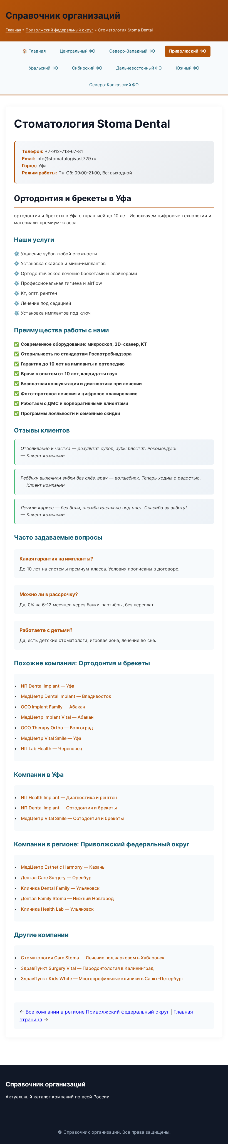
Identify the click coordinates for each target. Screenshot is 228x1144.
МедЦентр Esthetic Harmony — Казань (63, 867)
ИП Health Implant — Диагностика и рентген (69, 797)
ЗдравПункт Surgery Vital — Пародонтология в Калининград (87, 968)
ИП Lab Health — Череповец (51, 748)
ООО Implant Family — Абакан (53, 707)
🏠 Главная (34, 51)
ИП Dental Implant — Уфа (47, 686)
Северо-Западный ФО (132, 51)
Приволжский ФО (187, 51)
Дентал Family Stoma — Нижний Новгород (67, 898)
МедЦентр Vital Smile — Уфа (51, 738)
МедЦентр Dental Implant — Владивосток (66, 696)
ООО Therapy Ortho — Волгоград (57, 727)
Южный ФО (187, 68)
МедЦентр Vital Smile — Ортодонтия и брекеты (72, 818)
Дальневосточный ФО (139, 68)
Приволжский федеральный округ (59, 30)
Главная (13, 30)
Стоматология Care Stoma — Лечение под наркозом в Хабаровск (93, 957)
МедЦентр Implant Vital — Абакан (57, 717)
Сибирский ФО (87, 68)
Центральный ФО (77, 51)
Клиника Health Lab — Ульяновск (57, 909)
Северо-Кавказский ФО (114, 84)
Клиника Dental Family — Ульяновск (60, 888)
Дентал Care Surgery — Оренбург (57, 877)
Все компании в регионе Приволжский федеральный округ (97, 1012)
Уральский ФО (43, 68)
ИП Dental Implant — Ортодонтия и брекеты (69, 808)
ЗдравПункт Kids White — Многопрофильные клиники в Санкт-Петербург (102, 978)
